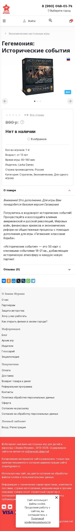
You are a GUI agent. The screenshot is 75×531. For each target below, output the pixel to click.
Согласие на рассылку (15, 408)
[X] (18, 281)
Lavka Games (26, 164)
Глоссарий (8, 351)
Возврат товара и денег (16, 381)
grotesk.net (66, 521)
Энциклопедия (10, 356)
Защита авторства (13, 310)
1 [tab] (34, 101)
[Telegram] (33, 281)
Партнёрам (8, 305)
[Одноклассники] (9, 281)
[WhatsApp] (28, 281)
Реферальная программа (17, 386)
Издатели (7, 345)
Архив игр (8, 340)
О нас (5, 299)
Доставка (7, 375)
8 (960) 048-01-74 (57, 6)
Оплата (6, 370)
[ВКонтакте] (4, 281)
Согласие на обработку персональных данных (30, 413)
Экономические (43, 174)
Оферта (6, 402)
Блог (4, 334)
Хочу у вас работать (14, 316)
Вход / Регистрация (14, 427)
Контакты (7, 391)
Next (70, 101)
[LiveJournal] (23, 281)
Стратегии (26, 174)
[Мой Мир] (14, 281)
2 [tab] (37, 101)
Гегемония (51, 204)
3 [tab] (40, 101)
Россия (39, 169)
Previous (5, 101)
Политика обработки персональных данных (28, 397)
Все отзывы (37, 115)
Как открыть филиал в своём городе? (24, 321)
